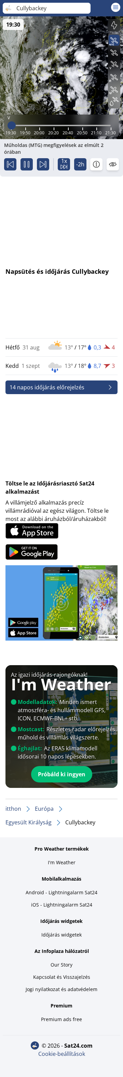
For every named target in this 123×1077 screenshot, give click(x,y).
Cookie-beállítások (61, 1054)
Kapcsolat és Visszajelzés (61, 977)
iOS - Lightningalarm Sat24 (61, 904)
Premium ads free (61, 1019)
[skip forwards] (43, 164)
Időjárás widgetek (61, 934)
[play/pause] (26, 164)
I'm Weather (62, 862)
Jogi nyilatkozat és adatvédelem (61, 989)
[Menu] (115, 7)
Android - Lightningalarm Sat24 (61, 892)
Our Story (61, 964)
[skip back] (10, 164)
